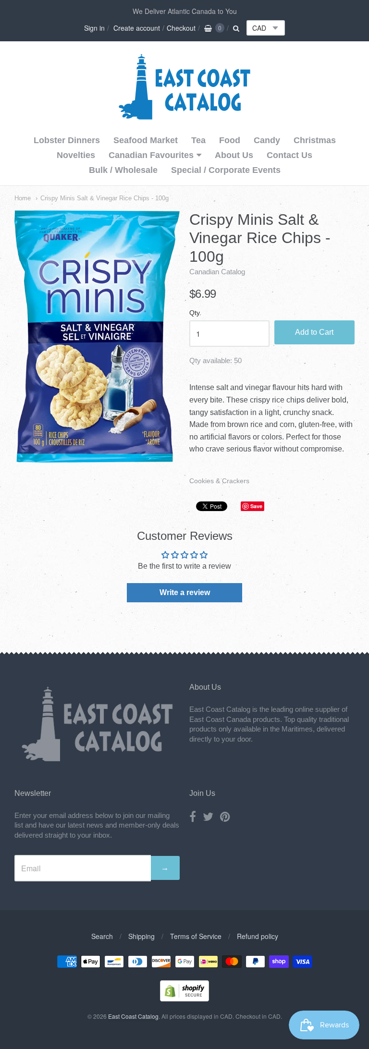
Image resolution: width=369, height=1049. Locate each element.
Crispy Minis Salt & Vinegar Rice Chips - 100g (104, 198)
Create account (136, 28)
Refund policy (257, 936)
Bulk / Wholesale (123, 170)
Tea (198, 140)
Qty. (195, 313)
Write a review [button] (185, 592)
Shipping (141, 936)
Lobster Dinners (67, 140)
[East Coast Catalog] (184, 117)
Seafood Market (145, 140)
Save (256, 506)
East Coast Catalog (133, 1016)
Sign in (94, 28)
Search (102, 936)
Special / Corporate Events (226, 170)
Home (22, 198)
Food (229, 140)
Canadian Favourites (151, 155)
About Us (234, 155)
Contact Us (289, 155)
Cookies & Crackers (219, 481)
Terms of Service (195, 936)
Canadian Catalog (217, 272)
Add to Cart (314, 332)
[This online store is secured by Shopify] (184, 998)
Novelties (76, 155)
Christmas (315, 140)
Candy (267, 140)
